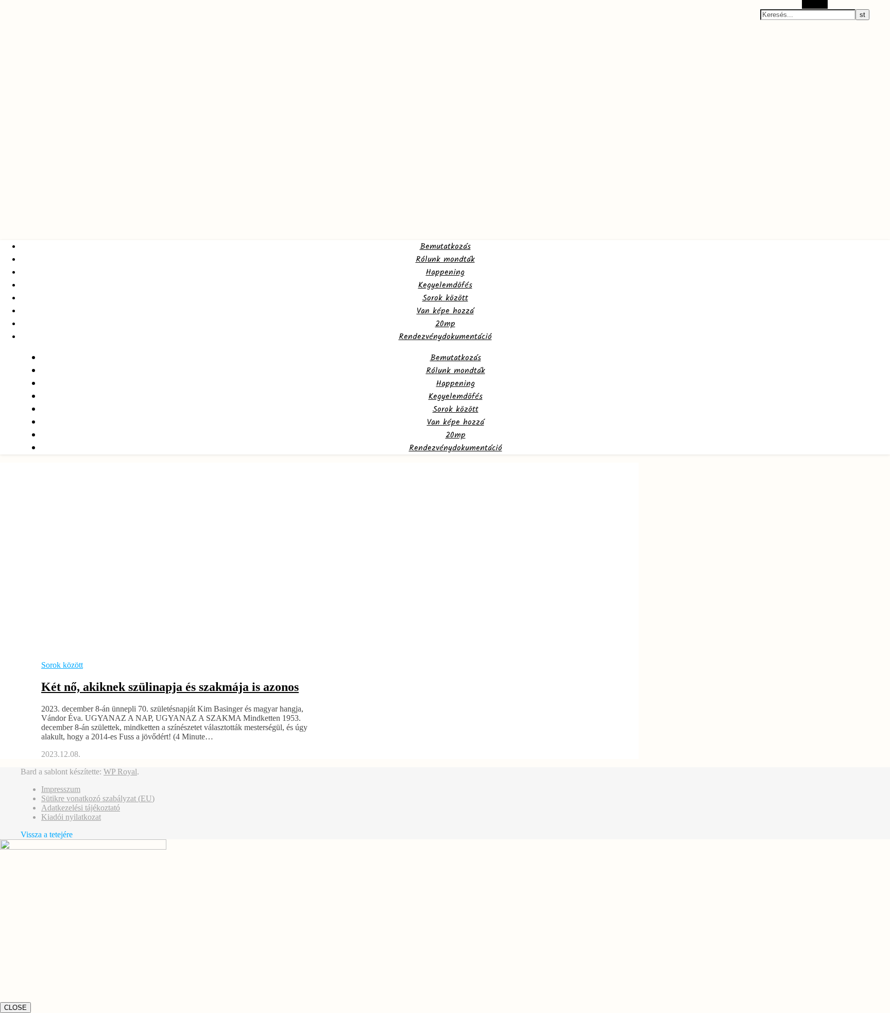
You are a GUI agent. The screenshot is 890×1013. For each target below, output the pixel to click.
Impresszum (60, 789)
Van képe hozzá (445, 311)
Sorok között (445, 298)
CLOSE (15, 1007)
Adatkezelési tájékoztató (80, 807)
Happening (445, 272)
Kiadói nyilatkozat (71, 817)
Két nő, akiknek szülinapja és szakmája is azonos (170, 687)
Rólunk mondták (445, 259)
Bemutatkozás (445, 246)
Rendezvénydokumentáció (445, 336)
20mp (445, 323)
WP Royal (120, 771)
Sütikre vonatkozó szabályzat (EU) (98, 798)
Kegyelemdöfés (445, 285)
